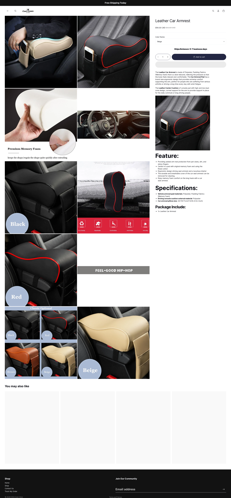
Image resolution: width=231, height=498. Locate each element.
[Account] (218, 10)
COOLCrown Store (16, 497)
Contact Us (9, 488)
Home (7, 483)
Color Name (160, 37)
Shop (7, 486)
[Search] (15, 10)
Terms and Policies (115, 497)
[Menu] (7, 11)
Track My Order (11, 491)
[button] (190, 64)
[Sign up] (223, 489)
